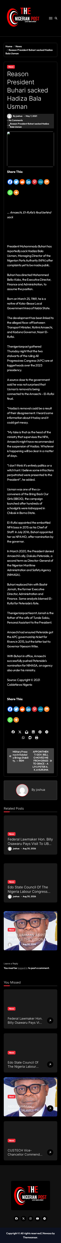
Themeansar (30, 1237)
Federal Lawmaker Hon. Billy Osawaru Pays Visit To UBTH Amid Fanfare (30, 843)
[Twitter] (16, 180)
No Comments (16, 120)
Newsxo (47, 1233)
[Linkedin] (28, 180)
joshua (40, 790)
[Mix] (46, 180)
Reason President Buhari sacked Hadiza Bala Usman (29, 125)
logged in (23, 968)
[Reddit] (22, 180)
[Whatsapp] (10, 190)
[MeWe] (40, 180)
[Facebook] (10, 180)
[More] (16, 190)
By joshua (17, 116)
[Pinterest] (34, 180)
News (10, 66)
